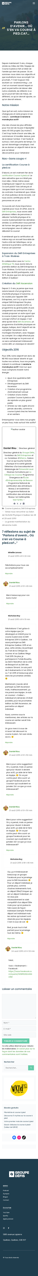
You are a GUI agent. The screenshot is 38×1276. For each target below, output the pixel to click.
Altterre (22, 458)
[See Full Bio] (24, 499)
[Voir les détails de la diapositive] (19, 1088)
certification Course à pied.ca (15, 175)
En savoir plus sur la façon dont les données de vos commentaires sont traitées (18, 1051)
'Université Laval (26, 469)
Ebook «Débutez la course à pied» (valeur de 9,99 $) (17, 1126)
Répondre (9, 573)
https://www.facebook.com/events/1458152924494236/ (20, 974)
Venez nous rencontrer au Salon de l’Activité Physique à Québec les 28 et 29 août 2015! (19, 515)
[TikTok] (20, 503)
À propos (6, 1194)
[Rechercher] (31, 1067)
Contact (6, 1200)
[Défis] (6, 3)
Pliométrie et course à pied (14, 1112)
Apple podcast (8, 1219)
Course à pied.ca (12, 508)
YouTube (6, 1212)
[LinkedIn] (23, 503)
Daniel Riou (14, 582)
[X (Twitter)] (17, 503)
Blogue (5, 1197)
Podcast (6, 1190)
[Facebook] (14, 503)
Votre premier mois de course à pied (18, 1121)
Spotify (5, 1216)
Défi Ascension (24, 283)
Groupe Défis (28, 452)
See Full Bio (18, 499)
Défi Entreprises (9, 211)
